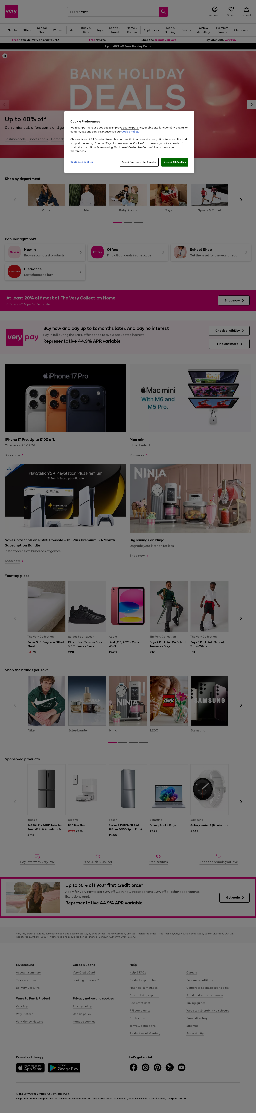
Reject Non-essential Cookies (139, 162)
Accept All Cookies (175, 162)
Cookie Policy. (130, 132)
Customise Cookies (81, 162)
